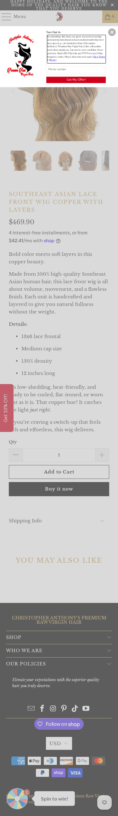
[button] (112, 32)
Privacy (52, 59)
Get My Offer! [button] (76, 79)
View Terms (99, 56)
